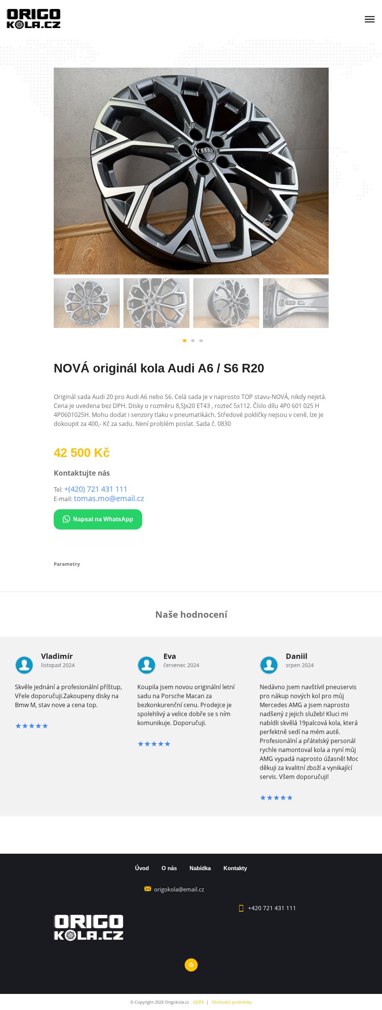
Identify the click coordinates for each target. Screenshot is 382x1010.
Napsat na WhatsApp (103, 519)
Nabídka (200, 868)
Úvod (142, 868)
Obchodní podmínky (232, 1002)
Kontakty (235, 868)
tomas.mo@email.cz (109, 498)
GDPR (198, 1002)
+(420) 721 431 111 (96, 489)
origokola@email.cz (179, 889)
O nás (169, 868)
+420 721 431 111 (272, 908)
